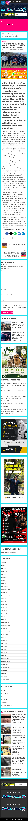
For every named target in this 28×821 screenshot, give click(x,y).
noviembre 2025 (5, 589)
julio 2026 (3, 565)
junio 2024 (4, 640)
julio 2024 (3, 637)
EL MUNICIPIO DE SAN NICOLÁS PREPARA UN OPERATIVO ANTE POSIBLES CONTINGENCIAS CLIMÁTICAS (13, 405)
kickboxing (15, 238)
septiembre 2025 (5, 595)
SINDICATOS (4, 702)
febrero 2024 (4, 652)
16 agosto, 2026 (17, 340)
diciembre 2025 (5, 586)
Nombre (4, 289)
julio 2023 (3, 673)
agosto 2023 (4, 670)
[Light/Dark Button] (8, 24)
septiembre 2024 (5, 631)
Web (2, 300)
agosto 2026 (4, 562)
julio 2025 (3, 601)
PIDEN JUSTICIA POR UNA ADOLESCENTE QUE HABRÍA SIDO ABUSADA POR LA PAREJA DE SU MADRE (13, 385)
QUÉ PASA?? (4, 49)
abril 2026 (4, 574)
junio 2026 (4, 568)
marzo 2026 (4, 577)
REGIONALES (4, 699)
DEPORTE (4, 41)
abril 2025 (4, 610)
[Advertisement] (20, 25)
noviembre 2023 (5, 661)
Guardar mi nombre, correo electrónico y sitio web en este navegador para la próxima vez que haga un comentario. (14, 307)
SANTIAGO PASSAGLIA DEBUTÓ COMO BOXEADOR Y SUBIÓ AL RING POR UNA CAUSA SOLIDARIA (6, 336)
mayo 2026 (4, 571)
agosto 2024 (4, 634)
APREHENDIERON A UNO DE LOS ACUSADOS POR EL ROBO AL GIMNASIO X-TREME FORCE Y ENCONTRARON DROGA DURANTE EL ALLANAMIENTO (6, 739)
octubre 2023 (4, 664)
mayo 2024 (4, 643)
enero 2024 (4, 655)
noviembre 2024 (5, 625)
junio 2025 (4, 604)
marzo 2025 (4, 613)
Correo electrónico (6, 295)
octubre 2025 (4, 592)
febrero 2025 (4, 616)
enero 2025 (4, 619)
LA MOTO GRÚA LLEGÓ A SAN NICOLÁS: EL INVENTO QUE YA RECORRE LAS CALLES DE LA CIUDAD (6, 772)
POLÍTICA (3, 696)
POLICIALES (4, 693)
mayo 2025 (4, 607)
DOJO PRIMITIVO (8, 238)
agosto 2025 (4, 598)
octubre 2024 (4, 628)
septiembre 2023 (5, 667)
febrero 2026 (4, 580)
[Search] (12, 24)
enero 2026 (4, 583)
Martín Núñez (20, 238)
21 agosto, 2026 (17, 329)
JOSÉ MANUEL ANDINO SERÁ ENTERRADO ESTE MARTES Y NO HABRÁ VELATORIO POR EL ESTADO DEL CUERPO (14, 411)
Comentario (4, 271)
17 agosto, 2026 (17, 775)
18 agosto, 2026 (17, 765)
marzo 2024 (4, 649)
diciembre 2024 (5, 622)
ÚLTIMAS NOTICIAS (6, 705)
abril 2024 (4, 646)
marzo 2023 (4, 676)
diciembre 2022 (5, 679)
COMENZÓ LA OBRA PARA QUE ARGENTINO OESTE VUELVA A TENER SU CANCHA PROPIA (6, 326)
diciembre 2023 (5, 658)
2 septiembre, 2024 (13, 49)
